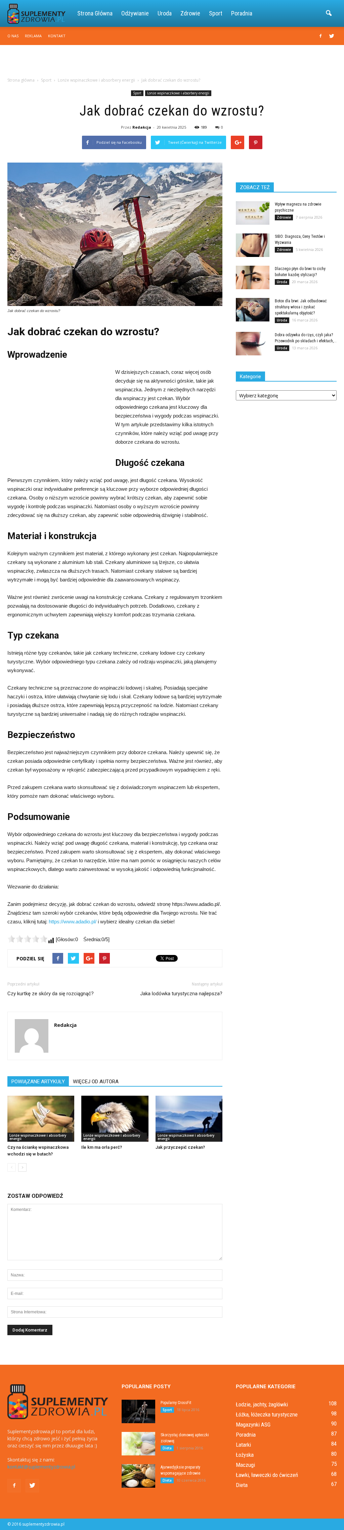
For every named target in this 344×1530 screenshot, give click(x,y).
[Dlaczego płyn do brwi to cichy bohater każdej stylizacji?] (252, 277)
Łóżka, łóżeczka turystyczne (267, 1414)
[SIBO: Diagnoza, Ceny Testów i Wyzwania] (252, 245)
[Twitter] (332, 36)
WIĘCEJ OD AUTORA (96, 1082)
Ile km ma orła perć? (101, 1147)
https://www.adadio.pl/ (72, 921)
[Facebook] (320, 36)
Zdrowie (190, 13)
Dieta (167, 1448)
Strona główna (95, 13)
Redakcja (141, 127)
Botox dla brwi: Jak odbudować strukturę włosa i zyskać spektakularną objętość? (301, 307)
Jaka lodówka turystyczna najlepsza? (181, 994)
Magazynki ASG (253, 1424)
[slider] (27, 939)
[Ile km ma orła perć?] (114, 1119)
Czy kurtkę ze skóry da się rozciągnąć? (50, 994)
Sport (215, 13)
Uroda (165, 13)
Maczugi (245, 1464)
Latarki (243, 1444)
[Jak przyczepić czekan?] (189, 1119)
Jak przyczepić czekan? (180, 1147)
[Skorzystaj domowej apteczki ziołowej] (138, 1443)
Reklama (33, 35)
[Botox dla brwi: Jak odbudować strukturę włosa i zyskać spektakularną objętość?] (252, 309)
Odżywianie (135, 13)
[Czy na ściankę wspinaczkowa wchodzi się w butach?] (40, 1119)
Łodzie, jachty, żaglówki (262, 1404)
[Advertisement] (172, 63)
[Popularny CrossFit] (138, 1411)
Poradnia (241, 13)
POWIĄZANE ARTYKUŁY (38, 1082)
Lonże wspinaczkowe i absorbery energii (178, 93)
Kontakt (57, 35)
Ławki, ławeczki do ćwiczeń (267, 1475)
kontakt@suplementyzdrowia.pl (41, 1466)
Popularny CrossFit (176, 1402)
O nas (12, 35)
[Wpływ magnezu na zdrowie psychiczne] (252, 213)
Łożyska (245, 1454)
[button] (328, 13)
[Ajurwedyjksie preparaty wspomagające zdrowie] (138, 1476)
